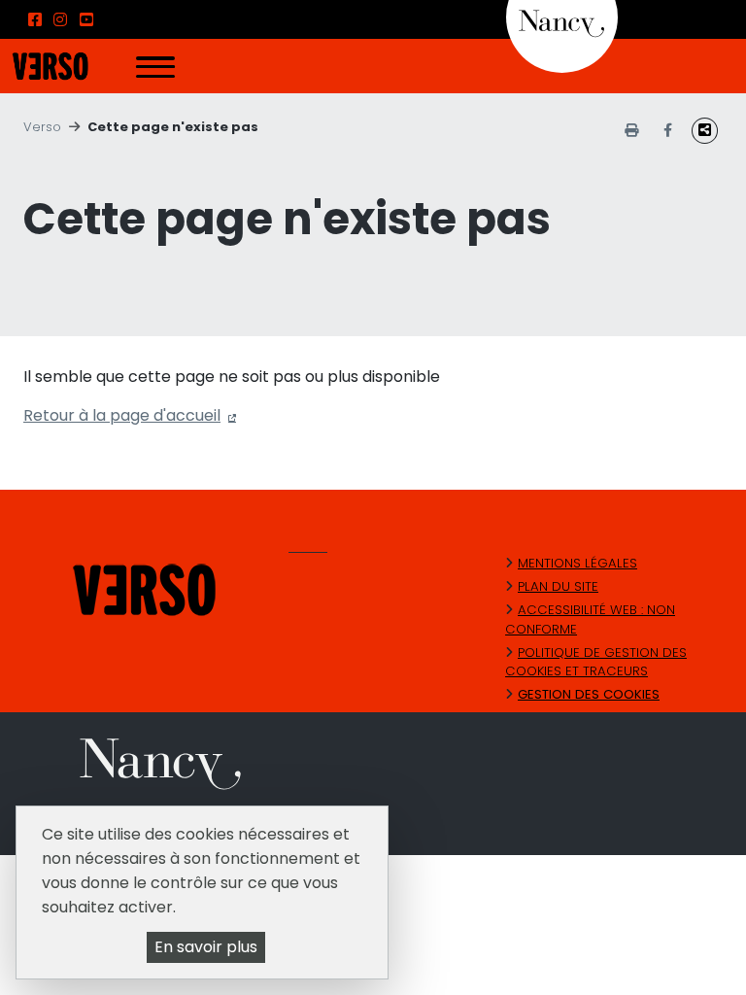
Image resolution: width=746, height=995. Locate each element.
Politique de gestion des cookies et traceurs (596, 662)
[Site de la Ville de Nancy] (385, 766)
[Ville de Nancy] (562, 16)
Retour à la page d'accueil (121, 415)
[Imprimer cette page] (631, 131)
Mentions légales (577, 563)
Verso (42, 127)
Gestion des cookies (589, 694)
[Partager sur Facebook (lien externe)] (668, 131)
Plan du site (558, 586)
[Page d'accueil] (50, 64)
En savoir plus (205, 947)
